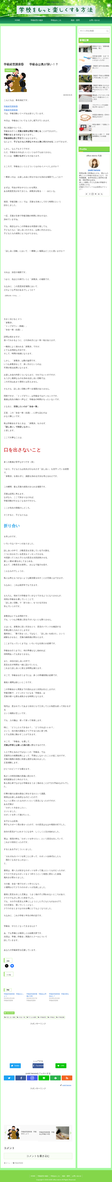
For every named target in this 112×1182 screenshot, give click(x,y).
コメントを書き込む (38, 1156)
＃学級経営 (42, 1017)
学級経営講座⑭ (11, 110)
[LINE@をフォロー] (43, 1077)
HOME (33, 1176)
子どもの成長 (32, 1017)
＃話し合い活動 (10, 1017)
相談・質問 (66, 1176)
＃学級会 (51, 1017)
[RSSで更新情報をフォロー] (67, 1077)
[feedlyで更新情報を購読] (55, 1077)
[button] (108, 31)
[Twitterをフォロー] (9, 1077)
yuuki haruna (94, 170)
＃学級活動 (61, 1017)
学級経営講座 (10, 1013)
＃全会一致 (21, 1017)
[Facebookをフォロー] (20, 1077)
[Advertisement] (38, 43)
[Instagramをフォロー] (32, 1077)
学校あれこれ (55, 1176)
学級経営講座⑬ (11, 106)
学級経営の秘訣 (43, 1176)
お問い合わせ (76, 1176)
